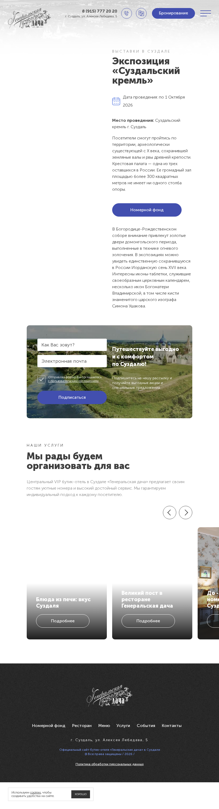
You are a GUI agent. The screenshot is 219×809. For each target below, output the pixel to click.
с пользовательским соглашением (73, 381)
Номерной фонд (48, 725)
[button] (169, 512)
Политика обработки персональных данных (110, 764)
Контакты (172, 725)
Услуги (123, 725)
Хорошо (81, 794)
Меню (104, 725)
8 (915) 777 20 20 (99, 11)
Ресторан (82, 725)
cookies (35, 792)
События (146, 725)
